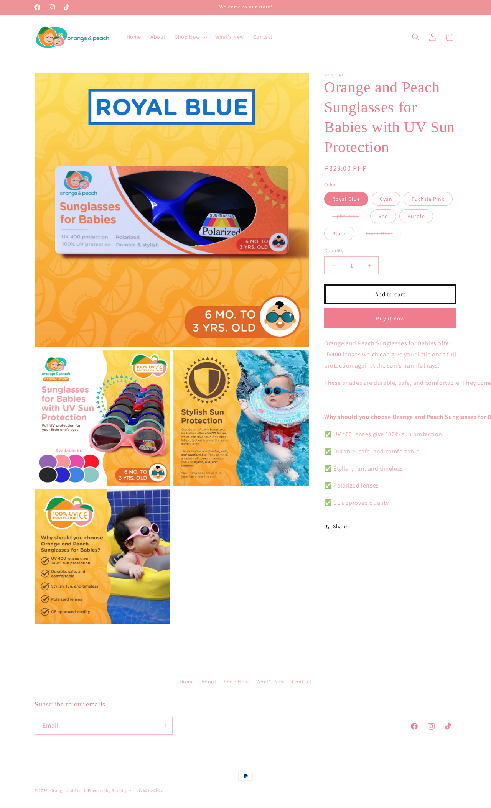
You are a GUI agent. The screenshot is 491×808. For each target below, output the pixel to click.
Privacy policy (149, 790)
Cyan (386, 198)
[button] (190, 37)
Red (383, 216)
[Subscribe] (163, 726)
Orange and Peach (68, 790)
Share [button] (340, 526)
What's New (270, 681)
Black (339, 233)
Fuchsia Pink (428, 198)
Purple (416, 216)
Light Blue (383, 235)
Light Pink (349, 217)
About (209, 681)
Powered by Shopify (107, 790)
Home (187, 681)
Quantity (333, 250)
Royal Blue (346, 198)
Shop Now (236, 681)
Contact (301, 681)
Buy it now (390, 318)
